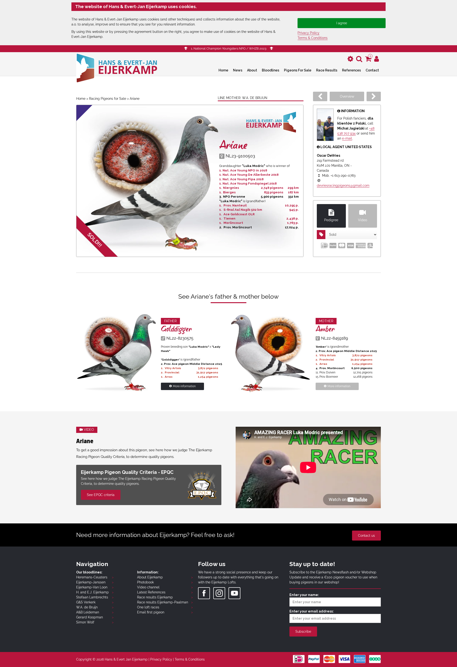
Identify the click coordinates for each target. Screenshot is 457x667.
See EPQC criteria (100, 495)
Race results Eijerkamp (155, 597)
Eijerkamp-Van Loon (91, 587)
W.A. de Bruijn (87, 607)
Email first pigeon (150, 612)
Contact (372, 70)
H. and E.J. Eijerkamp (92, 592)
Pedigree (331, 220)
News (237, 70)
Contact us (366, 535)
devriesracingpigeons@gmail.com (343, 185)
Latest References (151, 592)
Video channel (148, 587)
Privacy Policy (308, 33)
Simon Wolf (85, 622)
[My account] (376, 59)
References (351, 70)
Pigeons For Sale (297, 70)
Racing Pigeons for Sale (107, 98)
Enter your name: (304, 595)
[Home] (116, 67)
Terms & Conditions (313, 38)
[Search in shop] (359, 59)
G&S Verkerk (85, 602)
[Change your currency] (350, 59)
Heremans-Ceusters (91, 577)
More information (184, 386)
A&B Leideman (87, 612)
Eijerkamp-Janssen (90, 582)
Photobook (145, 582)
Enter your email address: (311, 611)
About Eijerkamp (150, 577)
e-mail (347, 138)
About (252, 70)
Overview (347, 96)
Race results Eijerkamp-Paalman (162, 602)
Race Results (326, 70)
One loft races (148, 607)
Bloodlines (270, 70)
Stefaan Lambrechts (92, 597)
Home (223, 70)
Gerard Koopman (89, 617)
